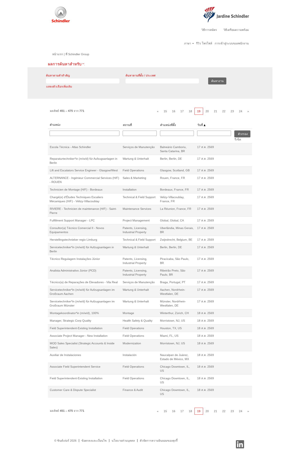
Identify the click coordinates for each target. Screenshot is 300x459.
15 (165, 111)
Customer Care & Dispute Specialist (73, 390)
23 (232, 111)
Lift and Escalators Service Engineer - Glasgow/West (84, 170)
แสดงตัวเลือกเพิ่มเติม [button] (59, 86)
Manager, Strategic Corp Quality (70, 320)
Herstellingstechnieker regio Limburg (73, 239)
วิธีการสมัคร (209, 29)
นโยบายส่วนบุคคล (123, 440)
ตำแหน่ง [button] (55, 124)
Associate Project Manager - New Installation (79, 335)
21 (215, 111)
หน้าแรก (57, 54)
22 (224, 111)
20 (207, 111)
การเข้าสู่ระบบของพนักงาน (232, 43)
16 (173, 111)
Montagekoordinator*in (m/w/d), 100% (74, 313)
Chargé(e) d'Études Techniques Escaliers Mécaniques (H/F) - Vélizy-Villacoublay (76, 199)
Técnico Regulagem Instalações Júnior (75, 258)
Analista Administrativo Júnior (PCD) (73, 270)
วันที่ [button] (200, 125)
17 (182, 111)
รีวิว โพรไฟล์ (204, 43)
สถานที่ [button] (127, 125)
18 (190, 111)
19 (198, 111)
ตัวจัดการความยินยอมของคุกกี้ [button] (159, 440)
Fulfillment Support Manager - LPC (72, 220)
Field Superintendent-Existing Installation (76, 328)
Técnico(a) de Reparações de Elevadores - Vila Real (84, 282)
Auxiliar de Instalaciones (65, 355)
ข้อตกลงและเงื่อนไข (94, 440)
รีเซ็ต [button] (237, 139)
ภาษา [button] (188, 43)
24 (240, 111)
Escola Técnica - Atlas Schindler (70, 147)
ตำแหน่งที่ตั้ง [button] (168, 125)
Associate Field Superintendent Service (75, 366)
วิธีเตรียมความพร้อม (236, 29)
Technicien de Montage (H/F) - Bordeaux (76, 189)
